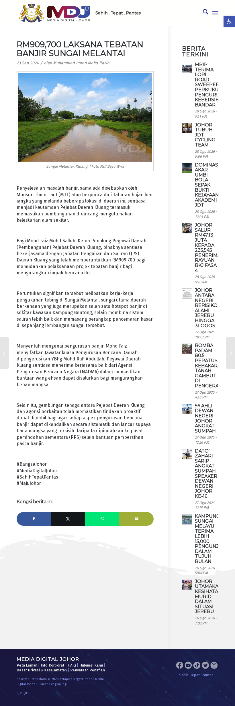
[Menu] (215, 13)
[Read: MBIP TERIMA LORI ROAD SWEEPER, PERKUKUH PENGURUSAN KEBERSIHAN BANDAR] (187, 68)
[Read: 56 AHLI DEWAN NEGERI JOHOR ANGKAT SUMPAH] (187, 409)
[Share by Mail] (136, 519)
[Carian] (202, 13)
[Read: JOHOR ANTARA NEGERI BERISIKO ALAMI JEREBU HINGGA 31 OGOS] (187, 293)
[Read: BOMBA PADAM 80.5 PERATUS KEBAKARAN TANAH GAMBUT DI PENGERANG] (187, 349)
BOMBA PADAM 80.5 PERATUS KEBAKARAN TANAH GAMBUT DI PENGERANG (210, 365)
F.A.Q (72, 665)
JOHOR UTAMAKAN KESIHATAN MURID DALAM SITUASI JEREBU (208, 596)
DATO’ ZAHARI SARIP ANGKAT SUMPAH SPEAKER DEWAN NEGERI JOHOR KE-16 (206, 473)
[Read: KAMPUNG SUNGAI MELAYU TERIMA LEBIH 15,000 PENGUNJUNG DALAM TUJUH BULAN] (187, 519)
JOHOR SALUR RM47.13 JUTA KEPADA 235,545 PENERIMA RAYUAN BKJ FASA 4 (208, 247)
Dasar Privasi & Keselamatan (42, 670)
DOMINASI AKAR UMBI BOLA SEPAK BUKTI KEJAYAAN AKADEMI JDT (207, 185)
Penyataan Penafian (87, 670)
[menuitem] (202, 13)
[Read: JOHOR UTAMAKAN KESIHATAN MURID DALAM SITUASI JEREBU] (187, 585)
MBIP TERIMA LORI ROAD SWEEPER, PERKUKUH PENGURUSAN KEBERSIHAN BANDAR (212, 85)
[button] (229, 21)
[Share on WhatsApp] (102, 519)
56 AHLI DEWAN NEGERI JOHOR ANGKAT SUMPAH (205, 418)
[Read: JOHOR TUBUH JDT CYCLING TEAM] (187, 128)
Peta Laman (27, 665)
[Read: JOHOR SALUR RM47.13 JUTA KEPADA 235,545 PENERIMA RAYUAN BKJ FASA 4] (187, 228)
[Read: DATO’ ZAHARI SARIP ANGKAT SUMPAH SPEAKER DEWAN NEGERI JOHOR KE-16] (187, 454)
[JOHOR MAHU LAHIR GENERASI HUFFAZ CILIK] (4, 353)
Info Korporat (52, 665)
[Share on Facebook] (34, 519)
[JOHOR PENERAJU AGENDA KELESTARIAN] (230, 353)
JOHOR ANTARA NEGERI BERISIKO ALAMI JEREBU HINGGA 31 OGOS (206, 307)
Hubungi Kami (91, 665)
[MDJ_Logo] (80, 13)
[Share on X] (68, 519)
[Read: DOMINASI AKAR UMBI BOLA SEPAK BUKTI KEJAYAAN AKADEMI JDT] (187, 168)
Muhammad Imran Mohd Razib (81, 63)
